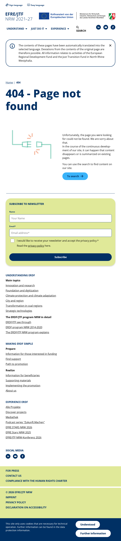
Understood (87, 524)
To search (73, 176)
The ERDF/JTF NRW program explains (27, 332)
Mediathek (12, 417)
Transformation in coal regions (24, 305)
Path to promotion (17, 364)
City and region (15, 300)
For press (12, 470)
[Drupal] (105, 27)
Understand (16, 28)
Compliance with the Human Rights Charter (36, 481)
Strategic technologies (19, 311)
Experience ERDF (17, 402)
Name (12, 212)
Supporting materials (18, 380)
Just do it (38, 28)
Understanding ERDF (20, 275)
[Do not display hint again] (110, 45)
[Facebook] (113, 27)
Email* (12, 226)
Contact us (13, 476)
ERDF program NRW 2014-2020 (24, 327)
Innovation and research (20, 285)
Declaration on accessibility (26, 507)
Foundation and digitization (22, 290)
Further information (93, 533)
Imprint (11, 497)
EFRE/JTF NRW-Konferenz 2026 (23, 437)
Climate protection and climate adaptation (31, 295)
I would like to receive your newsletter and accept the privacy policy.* (58, 240)
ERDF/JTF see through (18, 322)
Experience (59, 28)
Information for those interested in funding (31, 354)
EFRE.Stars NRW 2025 (18, 432)
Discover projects (16, 412)
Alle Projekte (13, 407)
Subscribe (61, 257)
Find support (13, 359)
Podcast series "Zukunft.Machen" (25, 422)
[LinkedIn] (98, 27)
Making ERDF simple (19, 343)
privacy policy (36, 245)
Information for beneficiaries (23, 375)
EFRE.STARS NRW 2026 (19, 427)
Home (9, 82)
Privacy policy (16, 502)
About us (11, 390)
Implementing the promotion (23, 385)
